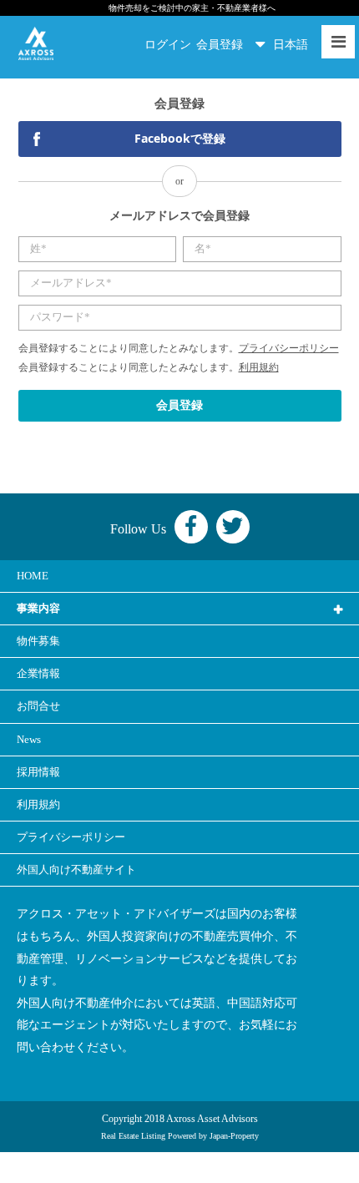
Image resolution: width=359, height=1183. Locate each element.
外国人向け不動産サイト (76, 869)
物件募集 (38, 640)
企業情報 (38, 673)
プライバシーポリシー (289, 348)
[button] (294, 45)
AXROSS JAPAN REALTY (35, 43)
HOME (32, 575)
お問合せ (38, 706)
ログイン (167, 44)
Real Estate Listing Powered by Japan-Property (180, 1135)
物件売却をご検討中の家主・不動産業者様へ (192, 8)
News (29, 739)
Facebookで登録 (179, 138)
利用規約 (259, 367)
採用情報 (38, 772)
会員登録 (219, 44)
